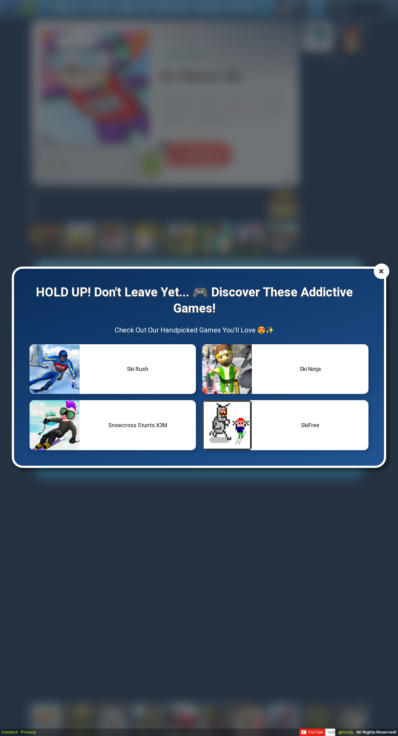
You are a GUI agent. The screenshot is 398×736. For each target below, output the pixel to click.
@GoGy (345, 732)
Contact (10, 732)
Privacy (28, 732)
